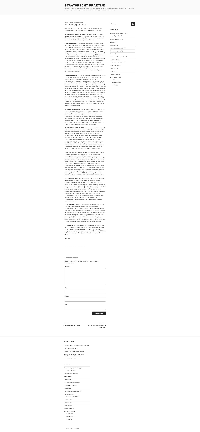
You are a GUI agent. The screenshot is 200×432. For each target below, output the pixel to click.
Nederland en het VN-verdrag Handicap (74, 351)
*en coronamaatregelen (118, 62)
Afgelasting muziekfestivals (71, 348)
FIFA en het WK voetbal (70, 358)
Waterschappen (114, 74)
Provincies (112, 71)
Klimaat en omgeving (115, 51)
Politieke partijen (114, 65)
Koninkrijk (112, 54)
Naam (66, 288)
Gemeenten (113, 45)
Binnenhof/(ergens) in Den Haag (118, 33)
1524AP (81, 22)
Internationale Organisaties (76, 247)
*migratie (114, 79)
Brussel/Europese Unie (115, 39)
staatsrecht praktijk (85, 5)
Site (66, 304)
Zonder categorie (114, 77)
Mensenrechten (114, 59)
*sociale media (115, 82)
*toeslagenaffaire (116, 36)
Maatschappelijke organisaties (117, 56)
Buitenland (112, 42)
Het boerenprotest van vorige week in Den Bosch (76, 345)
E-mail (67, 296)
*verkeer (114, 85)
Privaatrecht (113, 68)
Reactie (67, 266)
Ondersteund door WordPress (71, 428)
